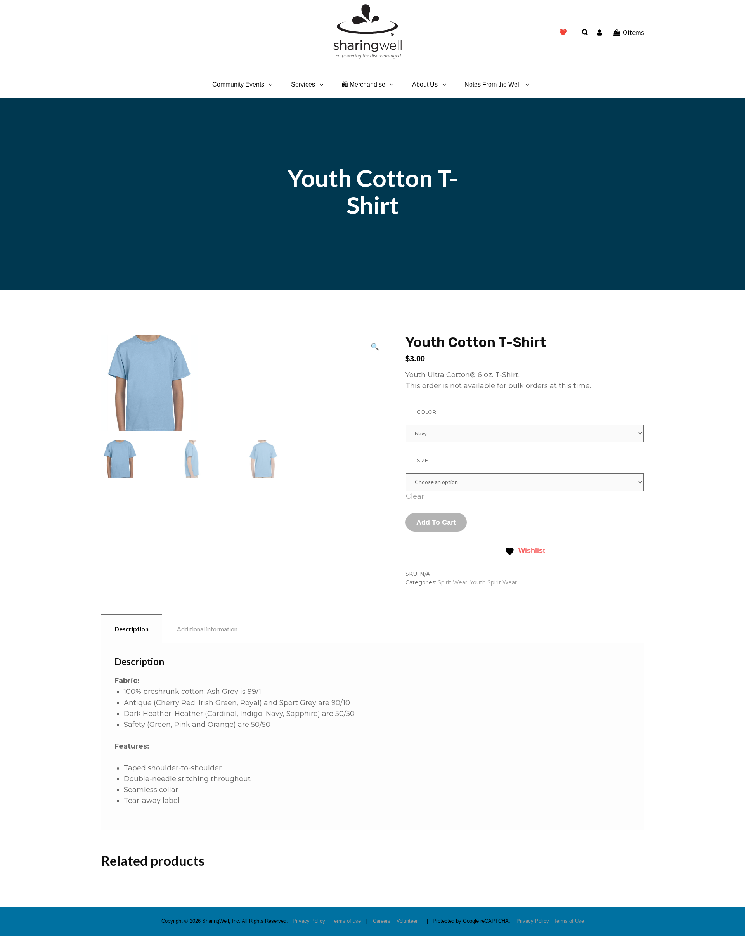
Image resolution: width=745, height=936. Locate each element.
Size (422, 460)
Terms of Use (569, 921)
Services (303, 84)
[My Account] (600, 32)
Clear (415, 496)
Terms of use (346, 921)
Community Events (238, 84)
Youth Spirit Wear (493, 582)
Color (426, 412)
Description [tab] (131, 629)
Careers (381, 921)
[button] (375, 346)
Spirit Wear (452, 582)
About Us (425, 84)
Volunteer (407, 921)
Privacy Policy (309, 921)
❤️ (563, 32)
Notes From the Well (492, 84)
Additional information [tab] (207, 629)
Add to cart (436, 522)
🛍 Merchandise (363, 84)
